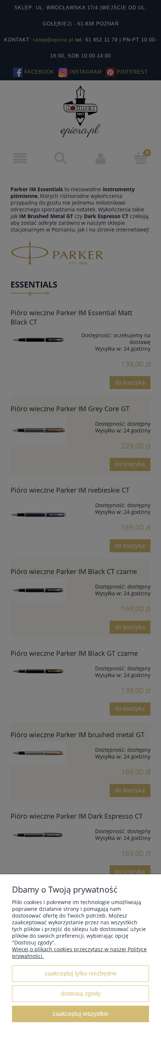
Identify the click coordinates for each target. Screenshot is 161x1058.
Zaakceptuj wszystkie (80, 1013)
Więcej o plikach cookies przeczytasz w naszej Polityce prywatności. (79, 952)
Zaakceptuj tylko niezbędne (81, 973)
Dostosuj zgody (81, 993)
